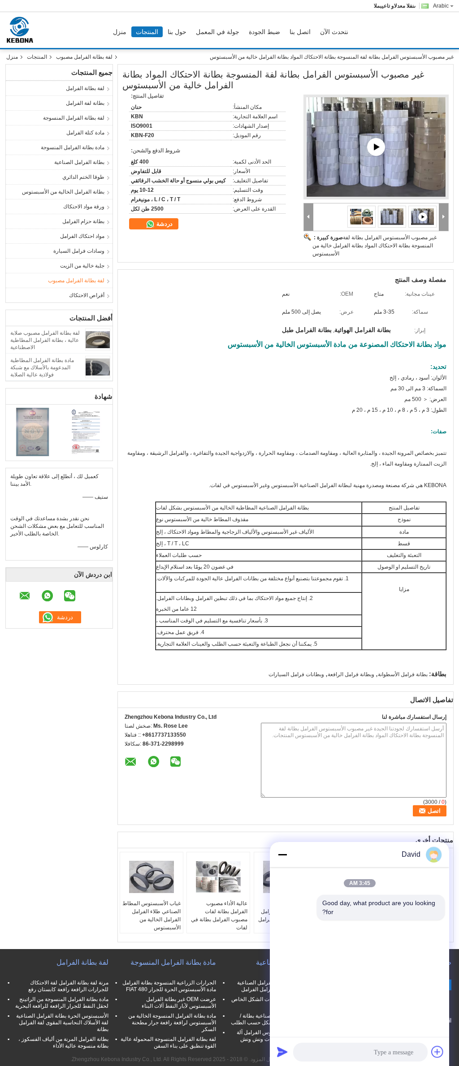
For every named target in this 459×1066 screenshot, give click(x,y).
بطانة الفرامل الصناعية (79, 162)
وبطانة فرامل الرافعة (351, 674)
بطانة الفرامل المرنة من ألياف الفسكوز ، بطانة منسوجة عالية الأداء (63, 1042)
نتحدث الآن (334, 32)
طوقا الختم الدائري (83, 177)
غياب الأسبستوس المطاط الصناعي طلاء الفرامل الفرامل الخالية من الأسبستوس (151, 915)
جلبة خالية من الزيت (82, 266)
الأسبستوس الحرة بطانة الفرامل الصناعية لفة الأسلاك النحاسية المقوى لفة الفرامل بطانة (62, 1022)
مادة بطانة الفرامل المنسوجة (72, 147)
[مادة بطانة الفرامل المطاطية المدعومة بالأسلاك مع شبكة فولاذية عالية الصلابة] (98, 366)
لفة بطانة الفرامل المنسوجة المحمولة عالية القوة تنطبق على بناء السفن (168, 1042)
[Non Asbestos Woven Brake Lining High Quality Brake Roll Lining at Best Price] (376, 147)
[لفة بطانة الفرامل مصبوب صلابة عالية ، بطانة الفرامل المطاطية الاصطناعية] (98, 339)
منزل (119, 31)
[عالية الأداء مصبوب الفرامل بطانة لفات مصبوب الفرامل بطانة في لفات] (218, 877)
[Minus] (282, 854)
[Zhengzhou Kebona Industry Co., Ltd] (308, 217)
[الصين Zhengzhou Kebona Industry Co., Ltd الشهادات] (32, 431)
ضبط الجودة (264, 31)
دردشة (164, 223)
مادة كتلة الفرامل (85, 132)
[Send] (282, 1052)
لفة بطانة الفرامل (85, 88)
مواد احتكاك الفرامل (82, 236)
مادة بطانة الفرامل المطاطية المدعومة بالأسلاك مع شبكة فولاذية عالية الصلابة (42, 367)
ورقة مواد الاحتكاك (83, 206)
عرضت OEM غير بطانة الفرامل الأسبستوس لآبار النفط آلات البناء (179, 1002)
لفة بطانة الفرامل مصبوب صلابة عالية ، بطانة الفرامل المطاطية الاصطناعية (45, 340)
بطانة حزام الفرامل (83, 221)
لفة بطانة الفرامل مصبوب (84, 57)
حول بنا (177, 31)
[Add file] (437, 1052)
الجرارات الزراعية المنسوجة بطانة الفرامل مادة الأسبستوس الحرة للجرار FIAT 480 (169, 986)
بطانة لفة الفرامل (85, 103)
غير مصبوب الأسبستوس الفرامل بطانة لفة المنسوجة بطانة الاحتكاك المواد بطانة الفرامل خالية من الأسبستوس (374, 245)
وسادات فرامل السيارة (78, 251)
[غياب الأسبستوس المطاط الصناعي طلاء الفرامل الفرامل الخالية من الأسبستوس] (151, 877)
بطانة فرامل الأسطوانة (403, 674)
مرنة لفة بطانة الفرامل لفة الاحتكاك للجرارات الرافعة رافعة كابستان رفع (68, 986)
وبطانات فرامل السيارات (296, 674)
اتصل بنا (300, 31)
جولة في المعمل (217, 31)
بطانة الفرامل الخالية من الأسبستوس (63, 192)
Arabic (441, 6)
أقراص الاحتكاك (86, 295)
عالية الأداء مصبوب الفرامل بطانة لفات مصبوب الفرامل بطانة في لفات (219, 915)
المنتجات (147, 31)
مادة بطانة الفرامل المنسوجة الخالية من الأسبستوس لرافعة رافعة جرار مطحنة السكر (172, 1022)
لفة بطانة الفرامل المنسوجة (73, 118)
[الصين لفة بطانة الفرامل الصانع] (22, 30)
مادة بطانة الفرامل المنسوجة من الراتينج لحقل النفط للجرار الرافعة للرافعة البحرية (61, 1002)
